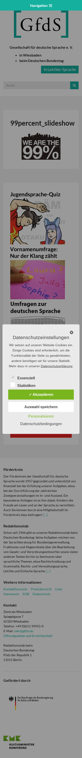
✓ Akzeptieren (41, 394)
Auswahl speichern (41, 407)
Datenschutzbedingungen (41, 424)
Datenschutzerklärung (56, 366)
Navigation (39, 5)
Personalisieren (41, 416)
